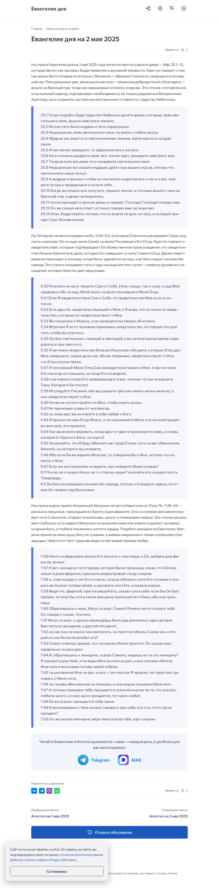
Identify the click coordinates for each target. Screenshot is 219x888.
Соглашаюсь (57, 871)
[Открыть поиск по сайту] (172, 8)
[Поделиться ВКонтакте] (34, 791)
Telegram (100, 759)
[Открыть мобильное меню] (184, 8)
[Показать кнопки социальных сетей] (148, 8)
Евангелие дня (48, 8)
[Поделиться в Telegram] (42, 791)
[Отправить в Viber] (49, 791)
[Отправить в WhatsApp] (57, 791)
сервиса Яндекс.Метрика (56, 860)
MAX (136, 759)
